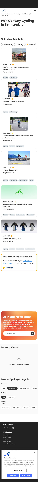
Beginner (11, 397)
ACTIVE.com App (8, 435)
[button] (18, 44)
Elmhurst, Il (10, 14)
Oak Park (26, 408)
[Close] (35, 452)
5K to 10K (5, 439)
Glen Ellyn (17, 408)
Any (4, 388)
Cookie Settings (18, 470)
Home (3, 14)
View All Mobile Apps (9, 444)
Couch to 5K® (7, 437)
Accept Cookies (26, 475)
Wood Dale (7, 408)
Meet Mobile (7, 442)
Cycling (18, 14)
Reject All (13, 475)
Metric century (24, 388)
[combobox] (7, 44)
